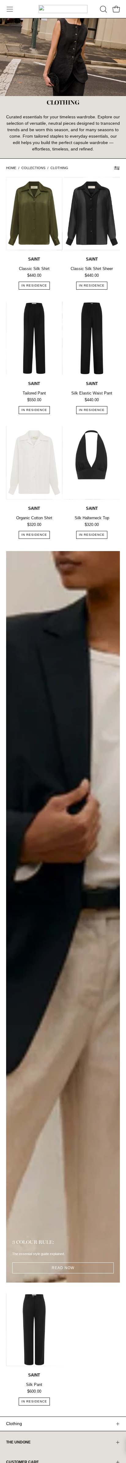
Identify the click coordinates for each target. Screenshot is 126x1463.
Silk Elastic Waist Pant (91, 393)
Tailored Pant (34, 393)
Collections (33, 168)
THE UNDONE (18, 1442)
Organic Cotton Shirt (34, 518)
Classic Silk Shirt (34, 269)
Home (11, 168)
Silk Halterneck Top (92, 518)
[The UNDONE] (63, 9)
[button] (102, 9)
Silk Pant (34, 1385)
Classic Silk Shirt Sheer (92, 269)
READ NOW (63, 1268)
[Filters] (117, 168)
